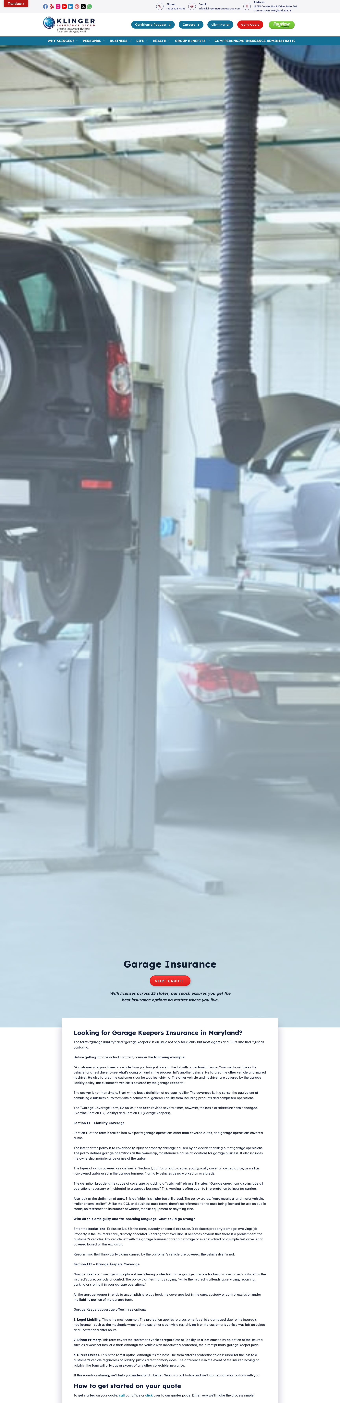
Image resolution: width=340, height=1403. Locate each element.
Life (140, 41)
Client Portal (220, 24)
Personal (92, 41)
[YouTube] (64, 6)
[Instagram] (58, 6)
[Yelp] (51, 6)
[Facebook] (45, 6)
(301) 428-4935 (175, 8)
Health (159, 41)
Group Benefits (190, 41)
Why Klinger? (61, 41)
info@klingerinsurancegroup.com (219, 8)
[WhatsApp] (89, 6)
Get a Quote (250, 24)
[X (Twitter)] (83, 6)
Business (119, 41)
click (149, 1395)
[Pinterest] (77, 6)
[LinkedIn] (70, 6)
